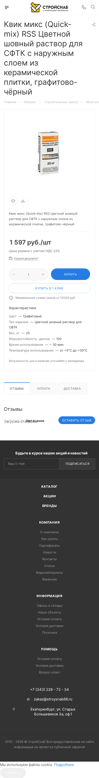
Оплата (43, 388)
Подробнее (64, 764)
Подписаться (78, 463)
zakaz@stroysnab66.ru (53, 699)
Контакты (49, 559)
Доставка (72, 388)
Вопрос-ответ (49, 672)
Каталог (49, 486)
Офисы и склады (49, 605)
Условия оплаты (49, 619)
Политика (49, 632)
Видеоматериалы (49, 572)
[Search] (93, 7)
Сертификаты (49, 545)
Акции (49, 496)
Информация (49, 596)
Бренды (49, 506)
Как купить (49, 539)
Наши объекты (49, 612)
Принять (13, 773)
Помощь (49, 649)
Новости (49, 552)
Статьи (49, 566)
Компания (49, 522)
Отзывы (17, 388)
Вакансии (49, 579)
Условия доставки (49, 626)
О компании (49, 532)
